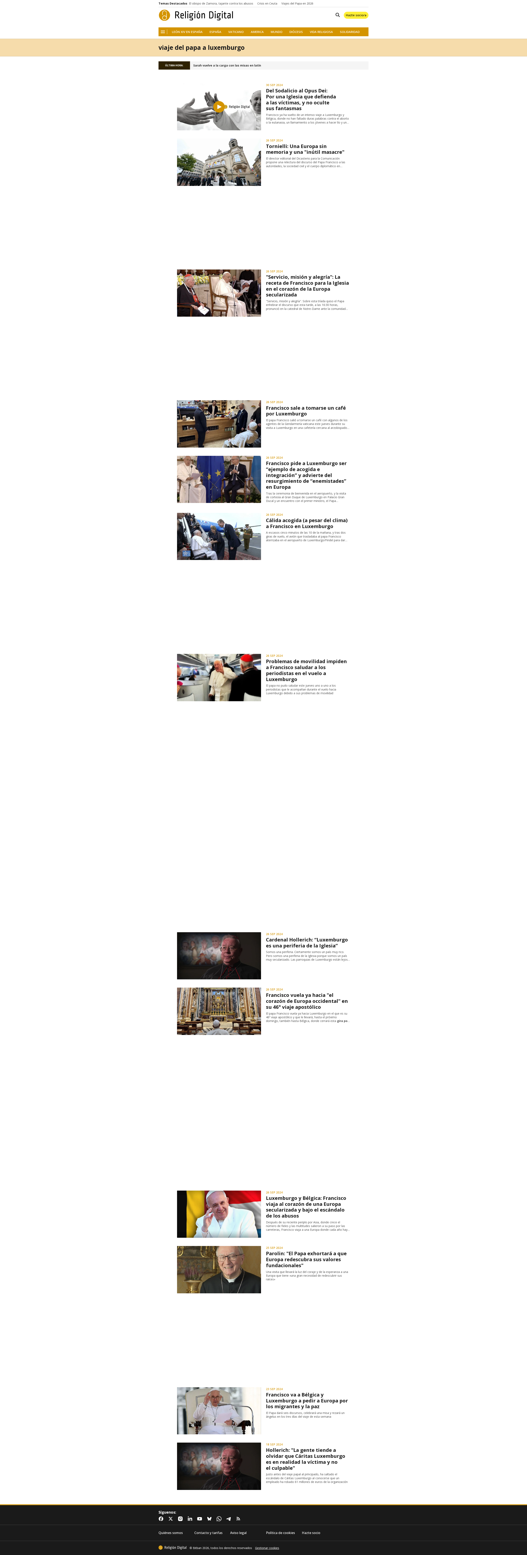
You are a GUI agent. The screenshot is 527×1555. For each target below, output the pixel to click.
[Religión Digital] (196, 15)
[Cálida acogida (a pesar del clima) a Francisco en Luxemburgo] (219, 536)
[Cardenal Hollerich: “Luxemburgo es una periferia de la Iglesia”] (219, 956)
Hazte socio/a (356, 15)
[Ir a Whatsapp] (220, 1518)
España (215, 32)
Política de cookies (280, 1533)
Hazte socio (311, 1533)
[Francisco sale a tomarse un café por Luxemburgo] (219, 424)
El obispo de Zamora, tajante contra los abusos (221, 3)
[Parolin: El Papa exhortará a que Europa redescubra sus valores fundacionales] (219, 1269)
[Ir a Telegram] (229, 1518)
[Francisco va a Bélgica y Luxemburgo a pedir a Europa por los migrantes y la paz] (219, 1411)
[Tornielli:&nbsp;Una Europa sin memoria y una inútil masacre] (219, 162)
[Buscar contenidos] (336, 15)
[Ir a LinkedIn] (191, 1518)
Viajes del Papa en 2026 (297, 3)
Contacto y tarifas (208, 1533)
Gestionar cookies (267, 1548)
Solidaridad (350, 32)
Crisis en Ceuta (267, 3)
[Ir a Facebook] (162, 1518)
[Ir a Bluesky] (210, 1518)
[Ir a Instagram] (181, 1518)
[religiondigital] (173, 1547)
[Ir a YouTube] (200, 1518)
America (257, 32)
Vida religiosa (321, 32)
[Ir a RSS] (239, 1518)
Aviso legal (238, 1533)
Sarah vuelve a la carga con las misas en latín (227, 65)
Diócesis (296, 32)
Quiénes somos (171, 1533)
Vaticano (236, 32)
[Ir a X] (171, 1518)
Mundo (276, 32)
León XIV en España (187, 32)
